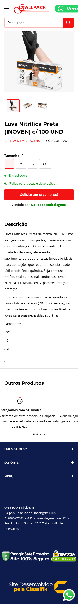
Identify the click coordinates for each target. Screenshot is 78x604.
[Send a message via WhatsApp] (69, 595)
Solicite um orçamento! (39, 194)
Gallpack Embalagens (22, 141)
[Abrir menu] (6, 8)
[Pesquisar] (68, 23)
